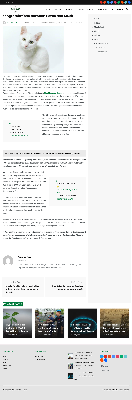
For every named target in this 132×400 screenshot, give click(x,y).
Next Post (75, 282)
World (81, 9)
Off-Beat (101, 48)
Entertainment (117, 9)
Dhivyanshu (77, 335)
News (48, 9)
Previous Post (15, 282)
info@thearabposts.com (120, 390)
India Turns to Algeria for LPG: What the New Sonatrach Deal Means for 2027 (84, 376)
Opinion (90, 9)
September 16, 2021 (19, 135)
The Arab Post (24, 257)
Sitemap (104, 366)
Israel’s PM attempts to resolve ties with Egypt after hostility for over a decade (22, 289)
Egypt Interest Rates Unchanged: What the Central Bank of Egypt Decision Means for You (83, 355)
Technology (102, 9)
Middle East (69, 9)
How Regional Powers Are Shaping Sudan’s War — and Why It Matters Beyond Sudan (84, 366)
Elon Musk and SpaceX (53, 93)
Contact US (105, 370)
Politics (57, 9)
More (96, 39)
